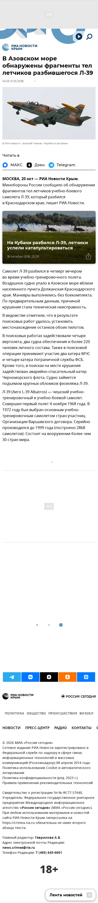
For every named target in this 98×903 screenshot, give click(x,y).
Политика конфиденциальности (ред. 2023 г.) (40, 778)
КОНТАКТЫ (82, 728)
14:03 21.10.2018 (13, 81)
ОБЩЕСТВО (36, 713)
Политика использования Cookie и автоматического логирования (46, 770)
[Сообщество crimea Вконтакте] (30, 677)
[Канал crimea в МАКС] (86, 677)
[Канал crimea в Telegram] (12, 677)
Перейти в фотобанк (56, 143)
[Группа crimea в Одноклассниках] (68, 677)
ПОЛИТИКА (14, 713)
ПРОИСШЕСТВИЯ (62, 713)
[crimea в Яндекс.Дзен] (49, 677)
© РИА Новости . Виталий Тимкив (22, 143)
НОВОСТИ (11, 728)
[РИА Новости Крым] (19, 47)
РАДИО (60, 728)
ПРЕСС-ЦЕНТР (37, 728)
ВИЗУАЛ (86, 713)
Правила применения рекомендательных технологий (47, 783)
